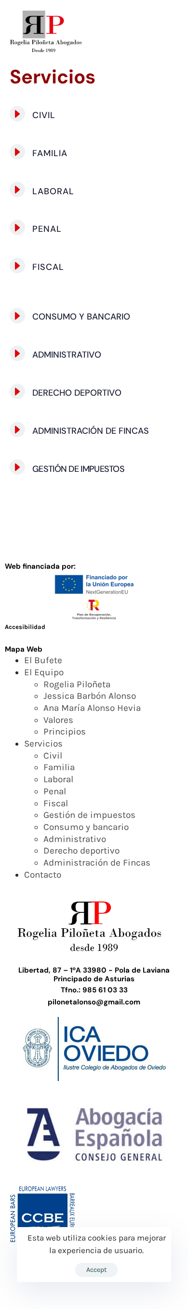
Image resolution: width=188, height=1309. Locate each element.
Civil (52, 755)
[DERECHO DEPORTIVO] (94, 393)
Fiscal (55, 803)
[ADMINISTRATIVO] (94, 355)
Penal (54, 791)
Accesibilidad (25, 626)
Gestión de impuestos (89, 815)
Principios (64, 731)
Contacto (42, 874)
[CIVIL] (94, 115)
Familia (59, 767)
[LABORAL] (94, 191)
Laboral (58, 779)
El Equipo (44, 672)
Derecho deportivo (81, 850)
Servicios (43, 743)
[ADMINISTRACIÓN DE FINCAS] (94, 431)
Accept (96, 1270)
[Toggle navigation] (150, 32)
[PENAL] (94, 229)
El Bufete (43, 660)
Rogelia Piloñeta (76, 684)
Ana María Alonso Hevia (92, 708)
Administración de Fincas (96, 862)
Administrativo (74, 839)
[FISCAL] (94, 267)
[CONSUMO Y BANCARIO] (94, 317)
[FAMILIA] (94, 153)
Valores (58, 720)
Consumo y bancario (86, 827)
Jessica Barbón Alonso (89, 696)
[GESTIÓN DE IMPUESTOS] (94, 468)
